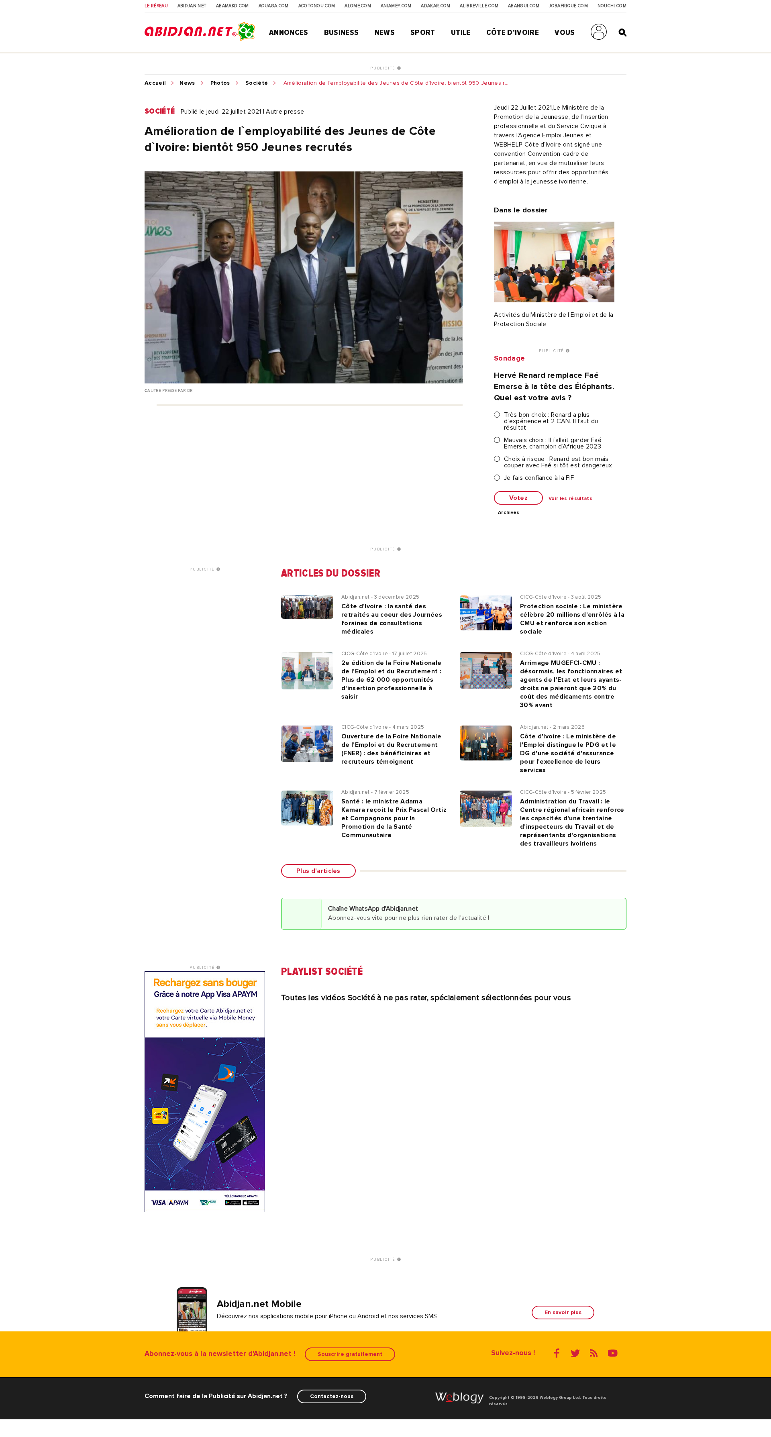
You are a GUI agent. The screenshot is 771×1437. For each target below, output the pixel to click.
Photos (220, 83)
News (385, 32)
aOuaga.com (274, 6)
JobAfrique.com (568, 6)
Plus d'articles (318, 871)
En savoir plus (563, 1312)
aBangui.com (524, 6)
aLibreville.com (479, 6)
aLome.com (358, 6)
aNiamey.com (396, 6)
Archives (509, 512)
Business (341, 32)
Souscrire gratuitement (350, 1354)
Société (256, 83)
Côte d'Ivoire (512, 32)
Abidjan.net (192, 6)
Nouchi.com (612, 6)
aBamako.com (232, 6)
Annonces (288, 32)
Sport (422, 32)
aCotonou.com (316, 6)
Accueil (155, 83)
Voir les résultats (570, 498)
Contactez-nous (331, 1396)
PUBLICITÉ (383, 68)
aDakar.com (435, 6)
